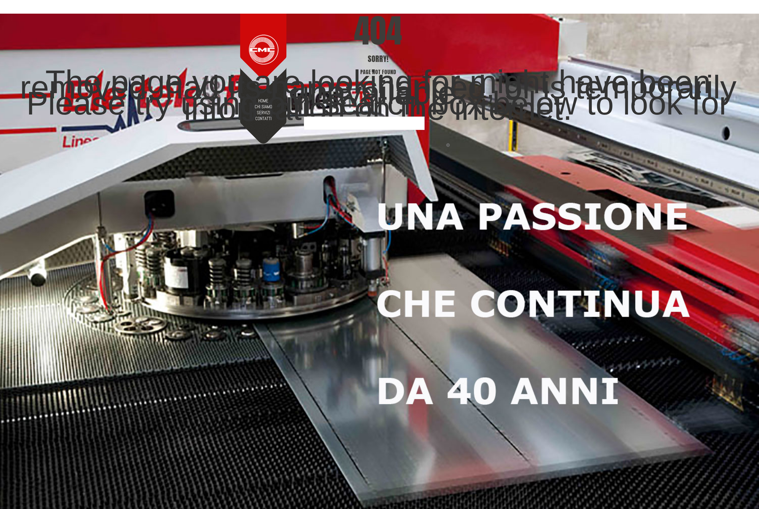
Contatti (263, 118)
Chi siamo (263, 106)
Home (263, 100)
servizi (263, 112)
